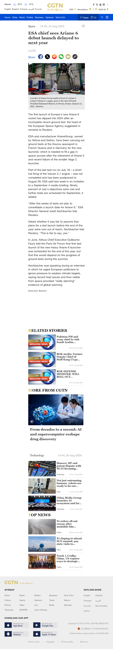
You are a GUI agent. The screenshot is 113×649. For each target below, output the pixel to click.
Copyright (50, 641)
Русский (38, 9)
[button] (32, 422)
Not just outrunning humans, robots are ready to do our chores (69, 483)
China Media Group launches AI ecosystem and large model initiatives (69, 500)
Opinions (49, 17)
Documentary (101, 606)
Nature (67, 600)
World (22, 17)
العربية (31, 9)
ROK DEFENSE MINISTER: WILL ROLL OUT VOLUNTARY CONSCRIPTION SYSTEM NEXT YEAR (68, 374)
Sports (22, 600)
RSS (71, 9)
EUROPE (23, 610)
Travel (51, 600)
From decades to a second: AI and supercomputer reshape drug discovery (56, 434)
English (8, 9)
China (14, 17)
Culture (8, 600)
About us (84, 641)
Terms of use (33, 641)
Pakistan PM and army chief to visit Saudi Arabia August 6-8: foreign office (69, 339)
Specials (68, 605)
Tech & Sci (60, 17)
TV (95, 17)
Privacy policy (67, 641)
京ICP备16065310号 (99, 623)
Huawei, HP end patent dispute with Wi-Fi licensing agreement (69, 466)
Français (24, 9)
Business (39, 17)
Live (36, 605)
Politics (30, 17)
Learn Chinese (40, 610)
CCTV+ (87, 611)
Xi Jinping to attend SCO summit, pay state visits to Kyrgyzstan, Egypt (69, 541)
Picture (8, 605)
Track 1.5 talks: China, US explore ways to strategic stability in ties (68, 558)
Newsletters (82, 9)
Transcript (9, 610)
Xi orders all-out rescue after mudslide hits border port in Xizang (67, 524)
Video (21, 605)
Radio (86, 17)
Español (15, 9)
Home (7, 17)
